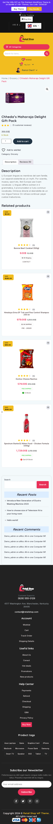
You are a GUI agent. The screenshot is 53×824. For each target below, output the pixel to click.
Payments (26, 690)
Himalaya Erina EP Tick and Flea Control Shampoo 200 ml (26, 313)
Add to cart (22, 141)
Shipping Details (26, 641)
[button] (47, 89)
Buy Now (27, 19)
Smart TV (10, 754)
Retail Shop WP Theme (36, 813)
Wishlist (26, 625)
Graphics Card (33, 743)
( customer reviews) (22, 125)
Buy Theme (19, 9)
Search (7, 479)
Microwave (19, 748)
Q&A (26, 712)
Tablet (38, 754)
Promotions (26, 671)
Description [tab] (10, 162)
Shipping (26, 707)
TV (46, 754)
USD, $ (15, 25)
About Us (26, 655)
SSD (30, 754)
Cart (27, 630)
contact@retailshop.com (26, 612)
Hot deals (26, 666)
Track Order (26, 636)
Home (4, 78)
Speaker (21, 754)
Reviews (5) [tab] (25, 162)
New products (26, 677)
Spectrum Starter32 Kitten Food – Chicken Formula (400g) (26, 444)
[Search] (47, 53)
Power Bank (33, 748)
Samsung (45, 748)
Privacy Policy (26, 718)
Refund (26, 696)
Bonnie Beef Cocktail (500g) (26, 248)
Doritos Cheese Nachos (26, 379)
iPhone (46, 743)
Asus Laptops (10, 743)
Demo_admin (10, 536)
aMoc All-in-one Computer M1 (32, 536)
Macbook (8, 748)
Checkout (26, 701)
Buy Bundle (34, 9)
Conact (26, 660)
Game (21, 743)
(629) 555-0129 (26, 598)
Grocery (14, 78)
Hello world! (12, 520)
